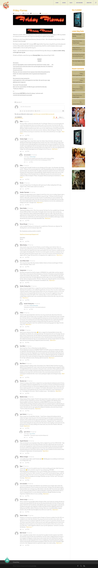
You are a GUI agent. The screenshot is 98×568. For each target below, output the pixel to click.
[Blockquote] (32, 111)
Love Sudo (34, 566)
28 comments (44, 13)
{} (37, 110)
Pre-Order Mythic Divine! (78, 61)
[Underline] (24, 111)
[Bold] (21, 111)
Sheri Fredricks (17, 13)
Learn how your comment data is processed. (43, 114)
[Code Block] (34, 111)
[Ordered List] (28, 111)
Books (64, 2)
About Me (89, 2)
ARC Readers (79, 2)
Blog (71, 2)
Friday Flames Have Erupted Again (77, 88)
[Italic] (22, 111)
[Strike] (26, 111)
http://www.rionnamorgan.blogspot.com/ (29, 234)
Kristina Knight (32, 156)
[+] (39, 110)
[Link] (36, 111)
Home (57, 2)
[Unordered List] (30, 111)
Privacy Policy (16, 562)
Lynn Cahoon (32, 433)
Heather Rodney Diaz (34, 305)
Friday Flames (35, 13)
